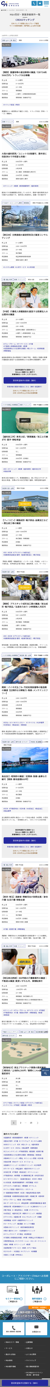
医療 (16, 186)
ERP (14, 1220)
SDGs (6, 722)
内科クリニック (10, 1144)
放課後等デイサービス (13, 1248)
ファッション (33, 1172)
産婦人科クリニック (12, 1227)
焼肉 (24, 1248)
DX (5, 469)
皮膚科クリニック (11, 1165)
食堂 (40, 1012)
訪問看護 (41, 348)
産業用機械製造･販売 (38, 1203)
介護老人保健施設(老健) (13, 346)
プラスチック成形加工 (22, 552)
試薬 (26, 1210)
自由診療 (7, 471)
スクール (30, 1189)
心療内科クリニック (39, 1206)
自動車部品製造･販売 (12, 555)
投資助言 (28, 1234)
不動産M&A (14, 808)
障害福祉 (7, 351)
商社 (21, 1158)
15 (31, 1122)
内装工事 (8, 1172)
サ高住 (20, 1234)
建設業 (24, 1105)
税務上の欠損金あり (36, 1237)
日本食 (22, 808)
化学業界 (40, 722)
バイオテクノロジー (18, 722)
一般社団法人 (18, 1210)
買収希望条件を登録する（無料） (25, 1383)
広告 (23, 1193)
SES (36, 1182)
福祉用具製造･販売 (33, 1193)
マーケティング (10, 1224)
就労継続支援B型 (27, 1227)
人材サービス (21, 267)
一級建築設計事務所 (12, 1193)
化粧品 (17, 1251)
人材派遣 (31, 267)
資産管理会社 (9, 1241)
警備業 (25, 1186)
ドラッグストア (10, 1234)
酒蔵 (40, 1217)
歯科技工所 (37, 469)
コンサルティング (29, 1217)
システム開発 (9, 267)
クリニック (8, 186)
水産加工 (7, 725)
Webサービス (18, 1162)
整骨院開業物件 (19, 1182)
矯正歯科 (19, 1168)
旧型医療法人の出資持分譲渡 (15, 348)
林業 (25, 1237)
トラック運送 (9, 105)
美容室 (39, 1213)
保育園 (17, 1175)
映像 (11, 1244)
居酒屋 (20, 1224)
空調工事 (18, 1217)
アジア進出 (8, 1103)
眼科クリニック (29, 1213)
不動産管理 (24, 1151)
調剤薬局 (34, 1148)
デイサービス (23, 344)
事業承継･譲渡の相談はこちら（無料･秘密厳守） (25, 386)
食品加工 (16, 725)
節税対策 (8, 1206)
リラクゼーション (22, 1241)
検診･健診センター (11, 1230)
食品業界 (7, 811)
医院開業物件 (25, 186)
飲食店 (24, 725)
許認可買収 (39, 1175)
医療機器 (8, 1220)
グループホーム (10, 344)
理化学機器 (27, 1199)
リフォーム (29, 1162)
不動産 (42, 1010)
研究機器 (30, 1182)
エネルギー (9, 1251)
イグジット (26, 1251)
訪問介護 (13, 929)
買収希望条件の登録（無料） (25, 380)
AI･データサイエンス (12, 1203)
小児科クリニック (26, 1165)
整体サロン (20, 1189)
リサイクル (31, 722)
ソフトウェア (25, 1141)
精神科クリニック (11, 1158)
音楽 (6, 1244)
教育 (28, 1244)
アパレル (33, 1186)
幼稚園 (34, 1251)
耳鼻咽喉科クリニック (21, 1206)
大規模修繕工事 (27, 1175)
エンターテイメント (39, 1241)
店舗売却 (8, 1137)
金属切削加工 (27, 555)
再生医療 (25, 1203)
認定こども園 (9, 1255)
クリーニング (20, 1244)
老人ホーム (32, 348)
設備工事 (34, 1196)
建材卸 (41, 1196)
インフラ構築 (30, 1224)
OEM (10, 552)
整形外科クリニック (32, 1168)
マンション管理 (30, 1158)
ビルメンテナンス (11, 1151)
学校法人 (19, 1255)
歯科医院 (35, 186)
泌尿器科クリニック (27, 1230)
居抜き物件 (24, 1012)
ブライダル (9, 1217)
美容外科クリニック (25, 1220)
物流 (18, 105)
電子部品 (37, 555)
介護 (31, 344)
